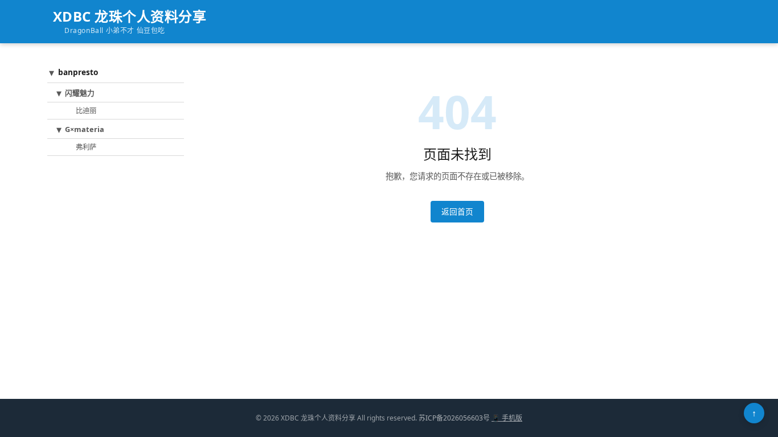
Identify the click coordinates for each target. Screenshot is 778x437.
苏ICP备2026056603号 (454, 418)
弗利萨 (86, 147)
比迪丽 (86, 111)
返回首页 (457, 211)
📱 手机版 (507, 418)
